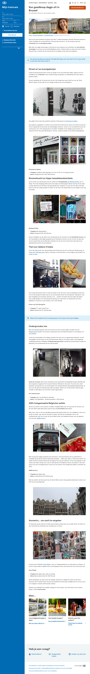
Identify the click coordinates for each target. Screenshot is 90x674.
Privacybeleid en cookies (35, 665)
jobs (55, 2)
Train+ (79, 59)
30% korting (53, 318)
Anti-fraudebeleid (52, 670)
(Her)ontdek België (38, 35)
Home (30, 35)
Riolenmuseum (33, 331)
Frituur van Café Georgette (37, 252)
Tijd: (15, 20)
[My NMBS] (70, 3)
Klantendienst (36, 654)
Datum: (3, 20)
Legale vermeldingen (47, 665)
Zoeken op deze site (79, 654)
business (50, 2)
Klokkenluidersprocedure (40, 670)
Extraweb (31, 670)
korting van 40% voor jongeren (41, 59)
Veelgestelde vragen (56, 655)
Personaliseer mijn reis (10, 30)
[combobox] (18, 22)
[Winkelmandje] (75, 3)
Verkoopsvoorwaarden (35, 668)
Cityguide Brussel (48, 35)
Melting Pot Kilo (74, 181)
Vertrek (7, 26)
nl (77, 2)
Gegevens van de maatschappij (64, 668)
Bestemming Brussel (77, 7)
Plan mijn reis (12, 35)
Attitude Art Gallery (72, 121)
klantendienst (43, 2)
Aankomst (16, 26)
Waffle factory (41, 418)
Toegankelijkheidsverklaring (48, 668)
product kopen (33, 2)
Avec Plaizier (47, 564)
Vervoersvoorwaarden (59, 665)
